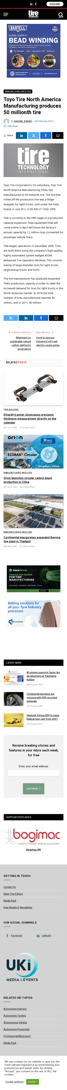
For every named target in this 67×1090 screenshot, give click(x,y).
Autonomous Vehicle (15, 1023)
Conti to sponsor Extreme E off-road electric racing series (48, 341)
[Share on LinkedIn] (21, 135)
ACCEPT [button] (32, 1082)
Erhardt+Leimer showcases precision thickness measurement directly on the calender (30, 419)
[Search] (60, 14)
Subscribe (54, 4)
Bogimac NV (33, 850)
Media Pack (10, 901)
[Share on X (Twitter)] (33, 135)
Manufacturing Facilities (18, 91)
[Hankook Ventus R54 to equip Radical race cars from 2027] (13, 720)
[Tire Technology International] (33, 14)
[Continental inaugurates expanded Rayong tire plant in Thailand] (33, 511)
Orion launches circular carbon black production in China (28, 480)
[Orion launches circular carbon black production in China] (33, 451)
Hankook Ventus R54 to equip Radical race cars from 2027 (43, 717)
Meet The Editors (13, 894)
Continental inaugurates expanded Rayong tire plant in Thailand (32, 539)
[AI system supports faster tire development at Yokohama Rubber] (13, 677)
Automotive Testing (15, 1016)
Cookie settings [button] (14, 1082)
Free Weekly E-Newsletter (18, 907)
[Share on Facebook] (45, 135)
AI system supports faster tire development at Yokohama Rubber (43, 676)
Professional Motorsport (17, 1036)
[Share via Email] (57, 135)
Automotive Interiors (15, 1009)
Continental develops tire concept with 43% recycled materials (42, 697)
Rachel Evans (23, 121)
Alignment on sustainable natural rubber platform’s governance (20, 343)
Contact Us (10, 887)
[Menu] (6, 14)
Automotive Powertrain (17, 1029)
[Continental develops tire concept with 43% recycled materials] (13, 699)
